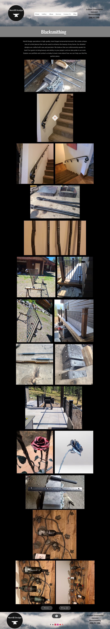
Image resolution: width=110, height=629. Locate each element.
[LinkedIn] (53, 624)
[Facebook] (50, 624)
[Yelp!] (62, 624)
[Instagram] (58, 624)
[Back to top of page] (56, 616)
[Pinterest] (55, 624)
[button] (44, 14)
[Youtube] (60, 624)
